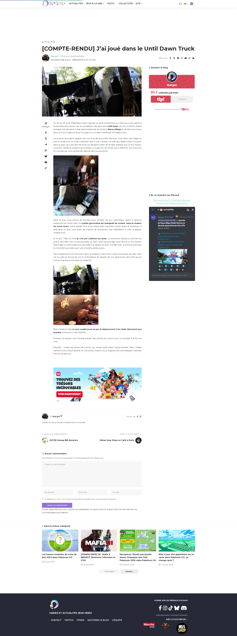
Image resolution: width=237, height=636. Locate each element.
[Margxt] (53, 3)
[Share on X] (174, 58)
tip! (160, 99)
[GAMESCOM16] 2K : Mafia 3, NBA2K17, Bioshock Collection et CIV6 (98, 557)
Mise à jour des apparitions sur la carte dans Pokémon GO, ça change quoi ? (176, 557)
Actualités (48, 42)
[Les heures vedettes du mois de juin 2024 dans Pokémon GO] (60, 540)
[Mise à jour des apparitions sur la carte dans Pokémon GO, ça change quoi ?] (177, 540)
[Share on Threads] (46, 150)
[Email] (185, 58)
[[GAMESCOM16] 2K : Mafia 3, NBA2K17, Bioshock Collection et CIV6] (99, 540)
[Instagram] (140, 416)
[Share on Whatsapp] (182, 58)
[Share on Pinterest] (178, 58)
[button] (180, 4)
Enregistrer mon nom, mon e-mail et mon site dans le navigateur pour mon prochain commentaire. (80, 499)
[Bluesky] (176, 608)
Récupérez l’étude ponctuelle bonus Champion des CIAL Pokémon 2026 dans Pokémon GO (138, 557)
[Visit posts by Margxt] (45, 416)
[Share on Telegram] (46, 144)
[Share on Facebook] (170, 58)
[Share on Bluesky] (46, 156)
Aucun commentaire (74, 56)
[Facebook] (137, 416)
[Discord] (184, 607)
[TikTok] (170, 608)
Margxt (54, 56)
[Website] (134, 416)
